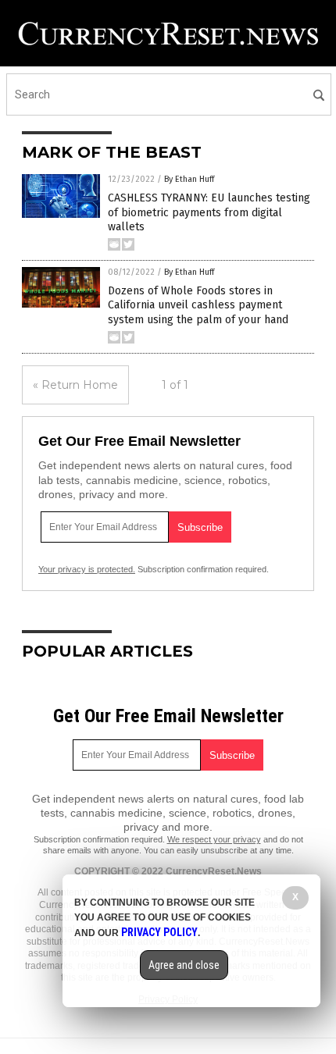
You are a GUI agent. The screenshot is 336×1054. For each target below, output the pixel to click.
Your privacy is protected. (86, 569)
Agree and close (184, 965)
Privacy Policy (159, 932)
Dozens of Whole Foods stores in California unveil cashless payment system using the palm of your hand (198, 305)
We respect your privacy (214, 839)
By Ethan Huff (189, 179)
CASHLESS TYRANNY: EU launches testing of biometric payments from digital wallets (209, 212)
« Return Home (75, 385)
